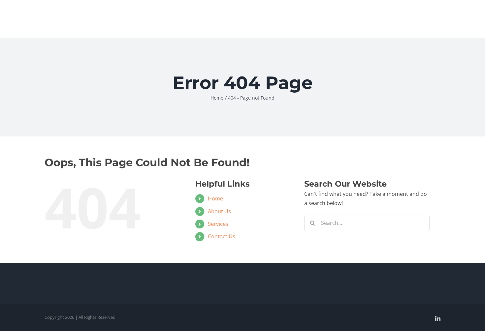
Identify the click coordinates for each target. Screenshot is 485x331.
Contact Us (221, 236)
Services (218, 223)
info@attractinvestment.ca (416, 8)
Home (215, 198)
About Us (219, 211)
